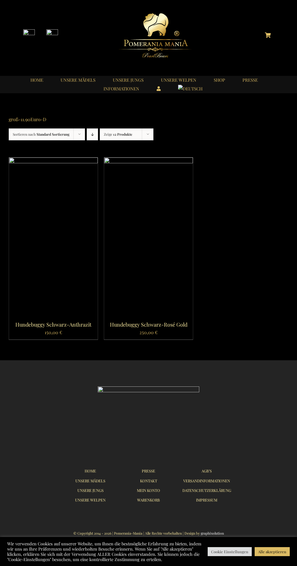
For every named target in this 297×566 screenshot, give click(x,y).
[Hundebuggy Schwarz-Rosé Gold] (148, 161)
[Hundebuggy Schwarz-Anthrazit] (53, 161)
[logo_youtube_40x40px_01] (52, 31)
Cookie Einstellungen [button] (229, 551)
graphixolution (212, 533)
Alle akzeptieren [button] (272, 551)
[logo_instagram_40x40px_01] (29, 31)
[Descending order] (92, 134)
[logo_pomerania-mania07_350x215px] (148, 389)
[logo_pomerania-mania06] (160, 14)
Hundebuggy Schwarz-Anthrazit (53, 324)
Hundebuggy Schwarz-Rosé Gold (148, 324)
